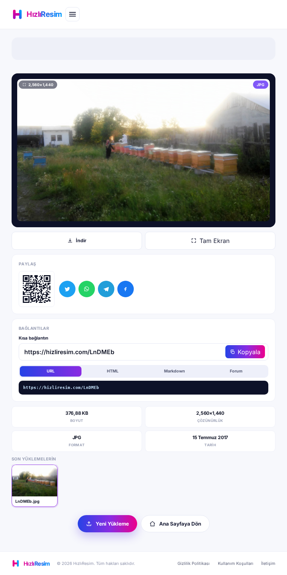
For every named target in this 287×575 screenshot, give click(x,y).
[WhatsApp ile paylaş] (86, 289)
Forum (236, 371)
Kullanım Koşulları (235, 563)
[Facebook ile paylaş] (125, 289)
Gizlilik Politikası (194, 563)
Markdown (174, 371)
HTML (112, 371)
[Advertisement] (143, 48)
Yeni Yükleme (112, 524)
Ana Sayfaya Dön (180, 524)
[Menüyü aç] (72, 14)
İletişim (268, 563)
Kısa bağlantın (33, 338)
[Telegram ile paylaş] (106, 289)
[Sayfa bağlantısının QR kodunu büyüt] (37, 289)
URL (51, 371)
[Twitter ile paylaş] (67, 289)
